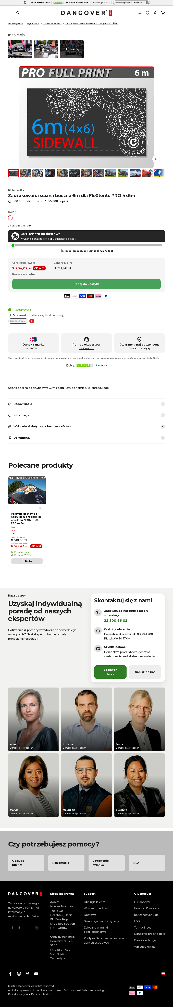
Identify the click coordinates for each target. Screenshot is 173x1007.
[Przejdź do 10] (123, 173)
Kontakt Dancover (146, 908)
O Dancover (142, 902)
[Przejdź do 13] (159, 173)
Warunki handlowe (96, 908)
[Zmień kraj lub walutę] (140, 13)
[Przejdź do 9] (110, 173)
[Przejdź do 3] (37, 173)
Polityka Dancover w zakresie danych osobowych (104, 940)
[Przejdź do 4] (50, 173)
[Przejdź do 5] (62, 173)
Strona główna (15, 23)
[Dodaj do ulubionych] (40, 508)
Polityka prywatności (21, 990)
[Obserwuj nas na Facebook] (10, 973)
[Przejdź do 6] (74, 173)
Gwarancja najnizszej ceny (101, 921)
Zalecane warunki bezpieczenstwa (96, 930)
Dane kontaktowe (42, 994)
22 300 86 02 (86, 348)
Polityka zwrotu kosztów (52, 990)
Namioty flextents (52, 23)
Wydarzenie (33, 23)
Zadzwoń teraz (110, 672)
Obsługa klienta (94, 902)
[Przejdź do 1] (13, 173)
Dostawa (90, 915)
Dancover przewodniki (149, 933)
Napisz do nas (145, 672)
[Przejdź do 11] (135, 173)
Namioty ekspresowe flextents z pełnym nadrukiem (91, 23)
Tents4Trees (142, 927)
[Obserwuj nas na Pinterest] (27, 973)
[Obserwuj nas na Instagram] (19, 973)
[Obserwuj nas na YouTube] (36, 973)
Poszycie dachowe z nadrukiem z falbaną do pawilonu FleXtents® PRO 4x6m (26, 518)
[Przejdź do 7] (86, 173)
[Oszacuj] (31, 321)
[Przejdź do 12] (147, 173)
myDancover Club (146, 915)
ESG (137, 921)
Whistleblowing (145, 946)
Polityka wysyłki (18, 994)
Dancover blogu (145, 940)
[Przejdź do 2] (25, 173)
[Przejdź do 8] (98, 173)
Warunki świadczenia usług (87, 990)
